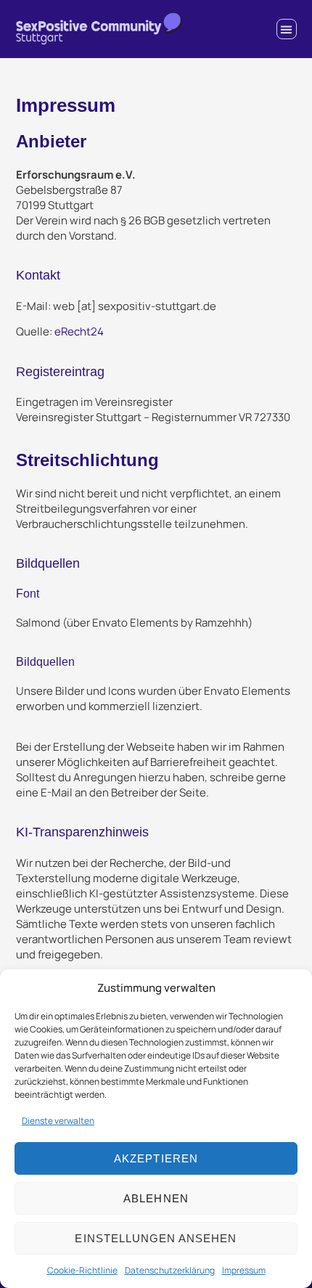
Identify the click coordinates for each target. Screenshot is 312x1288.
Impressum (244, 1270)
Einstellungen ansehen (156, 1238)
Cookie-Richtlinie (82, 1270)
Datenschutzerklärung (170, 1270)
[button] (286, 29)
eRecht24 (79, 331)
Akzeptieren (156, 1158)
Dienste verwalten (58, 1120)
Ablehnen (155, 1198)
